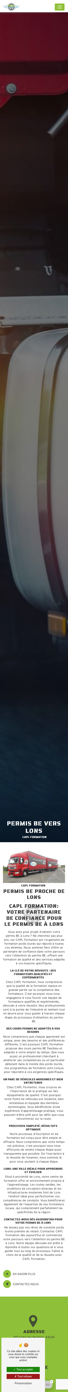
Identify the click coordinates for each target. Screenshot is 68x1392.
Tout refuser (24, 1376)
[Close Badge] (51, 1381)
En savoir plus (24, 1274)
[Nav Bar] (60, 7)
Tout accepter (24, 1369)
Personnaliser (23, 1383)
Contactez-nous (26, 1284)
